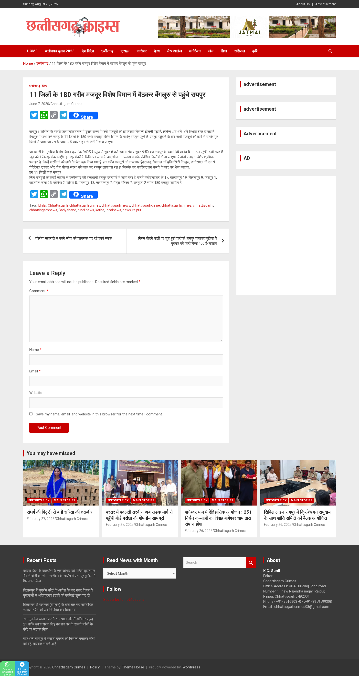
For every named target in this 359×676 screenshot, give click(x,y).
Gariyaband (67, 210)
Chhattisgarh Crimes (66, 104)
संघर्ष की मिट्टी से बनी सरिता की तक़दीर (59, 512)
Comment (38, 291)
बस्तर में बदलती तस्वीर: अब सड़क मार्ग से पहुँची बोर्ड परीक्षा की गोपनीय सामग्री (139, 515)
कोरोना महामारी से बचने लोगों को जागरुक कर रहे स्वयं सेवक (73, 238)
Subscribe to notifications (124, 599)
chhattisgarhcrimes (176, 205)
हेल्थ (157, 51)
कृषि (254, 51)
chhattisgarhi (203, 205)
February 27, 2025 (40, 519)
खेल (210, 51)
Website (35, 393)
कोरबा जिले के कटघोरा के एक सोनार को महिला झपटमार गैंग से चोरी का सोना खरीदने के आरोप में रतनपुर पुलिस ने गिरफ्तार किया (59, 576)
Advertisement (325, 4)
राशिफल (239, 51)
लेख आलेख (174, 51)
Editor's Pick (39, 500)
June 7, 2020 (39, 104)
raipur (136, 210)
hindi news (86, 210)
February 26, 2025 (198, 531)
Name (35, 350)
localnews (113, 210)
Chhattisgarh (58, 205)
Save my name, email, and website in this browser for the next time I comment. (99, 414)
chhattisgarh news (116, 205)
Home (32, 51)
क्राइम (125, 51)
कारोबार (142, 51)
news (127, 210)
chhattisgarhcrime (146, 205)
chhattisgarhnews (43, 210)
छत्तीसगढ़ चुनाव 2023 (59, 51)
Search (251, 562)
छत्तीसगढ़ (107, 51)
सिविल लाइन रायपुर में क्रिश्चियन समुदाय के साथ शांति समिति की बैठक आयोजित (297, 515)
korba (99, 210)
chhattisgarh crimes (84, 205)
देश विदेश (88, 51)
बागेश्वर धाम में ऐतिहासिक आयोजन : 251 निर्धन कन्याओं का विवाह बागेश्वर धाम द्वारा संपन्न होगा (218, 518)
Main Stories (64, 500)
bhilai (42, 205)
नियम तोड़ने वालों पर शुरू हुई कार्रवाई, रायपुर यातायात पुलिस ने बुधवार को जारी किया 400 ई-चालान (177, 241)
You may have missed (51, 453)
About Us (303, 4)
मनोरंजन (195, 51)
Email (35, 371)
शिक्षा (224, 51)
